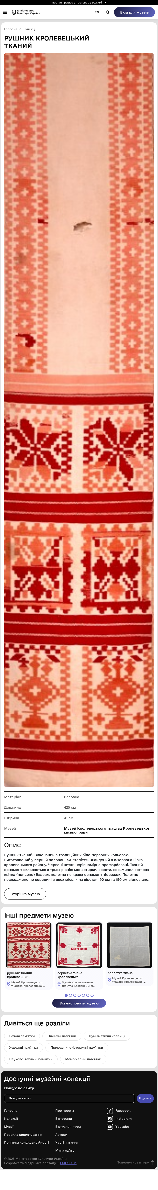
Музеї (8, 1126)
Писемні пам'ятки (62, 1036)
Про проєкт (64, 1110)
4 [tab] (79, 995)
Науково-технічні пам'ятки (30, 1059)
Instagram (123, 1118)
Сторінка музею (25, 894)
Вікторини (63, 1118)
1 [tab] (66, 995)
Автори (61, 1134)
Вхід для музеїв (134, 12)
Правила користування (23, 1134)
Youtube (122, 1126)
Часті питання (66, 1142)
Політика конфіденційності (26, 1142)
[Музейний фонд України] (26, 12)
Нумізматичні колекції (107, 1036)
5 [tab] (83, 995)
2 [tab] (70, 995)
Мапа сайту (64, 1150)
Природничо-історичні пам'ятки (77, 1047)
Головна (10, 1110)
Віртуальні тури (68, 1126)
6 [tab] (87, 995)
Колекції (11, 1118)
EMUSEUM (68, 1163)
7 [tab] (92, 995)
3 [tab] (74, 995)
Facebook (123, 1110)
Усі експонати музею (79, 1003)
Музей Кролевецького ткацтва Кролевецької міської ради (106, 830)
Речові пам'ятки (22, 1036)
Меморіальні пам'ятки (83, 1059)
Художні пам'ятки (23, 1047)
